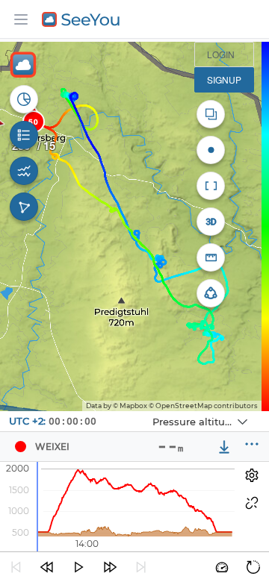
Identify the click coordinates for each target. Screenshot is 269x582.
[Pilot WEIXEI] (20, 447)
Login (221, 54)
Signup (224, 79)
